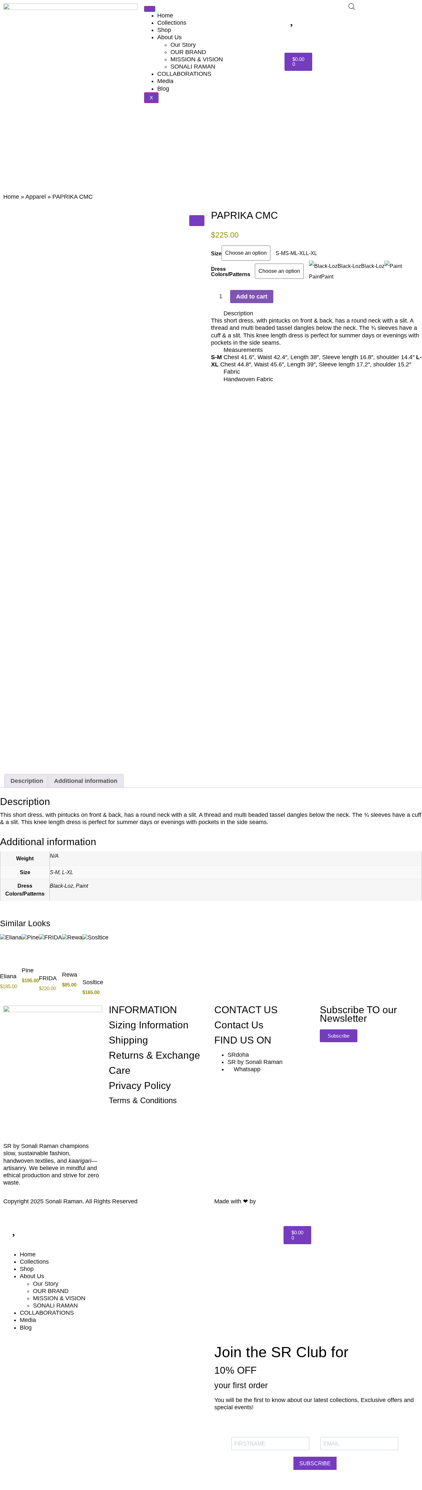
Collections (171, 22)
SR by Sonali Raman (255, 1062)
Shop (164, 30)
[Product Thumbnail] (196, 220)
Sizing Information (149, 1024)
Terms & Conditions (143, 1100)
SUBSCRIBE (315, 1463)
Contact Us (238, 1024)
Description (238, 313)
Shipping (128, 1040)
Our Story (183, 45)
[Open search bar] (351, 6)
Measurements (243, 350)
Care (120, 1070)
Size (216, 253)
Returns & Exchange (154, 1055)
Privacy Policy (140, 1085)
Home (165, 15)
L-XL (67, 872)
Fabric (232, 371)
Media (165, 81)
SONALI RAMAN (192, 66)
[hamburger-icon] (149, 9)
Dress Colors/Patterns (230, 271)
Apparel (35, 196)
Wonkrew (270, 1201)
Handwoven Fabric (248, 379)
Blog (163, 88)
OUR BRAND (188, 52)
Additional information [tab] (85, 781)
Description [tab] (27, 781)
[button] (316, 313)
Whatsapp (246, 1069)
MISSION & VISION (196, 59)
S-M (54, 872)
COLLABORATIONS (184, 74)
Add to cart (251, 296)
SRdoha (238, 1054)
